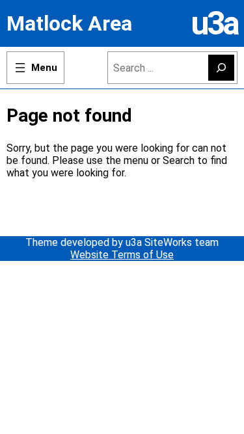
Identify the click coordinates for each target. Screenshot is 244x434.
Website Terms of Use (122, 255)
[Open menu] (35, 67)
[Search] (221, 68)
